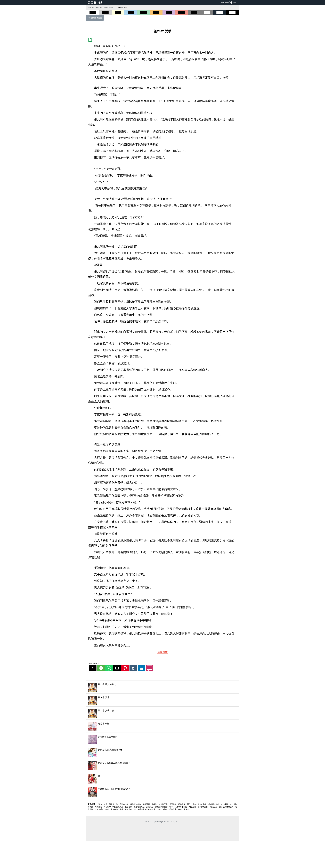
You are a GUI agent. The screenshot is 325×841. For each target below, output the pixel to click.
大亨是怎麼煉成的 (226, 807)
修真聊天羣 (163, 804)
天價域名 (150, 807)
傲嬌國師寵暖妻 (161, 807)
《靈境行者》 (108, 7)
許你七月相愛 (162, 809)
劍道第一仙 (113, 804)
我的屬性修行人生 (215, 804)
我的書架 (224, 3)
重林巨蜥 (114, 809)
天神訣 (154, 804)
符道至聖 (214, 807)
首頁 (89, 7)
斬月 (106, 804)
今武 (107, 809)
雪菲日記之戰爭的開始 (178, 807)
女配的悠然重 (118, 807)
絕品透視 (146, 804)
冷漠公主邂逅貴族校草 (146, 809)
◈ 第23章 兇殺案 (95, 18)
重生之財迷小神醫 (199, 804)
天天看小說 (95, 2)
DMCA (164, 822)
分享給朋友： (94, 663)
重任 (189, 804)
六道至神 (193, 807)
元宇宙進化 (124, 804)
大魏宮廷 (98, 807)
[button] (92, 668)
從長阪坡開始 (203, 807)
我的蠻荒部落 (135, 804)
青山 (100, 804)
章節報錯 (162, 652)
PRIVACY (169, 822)
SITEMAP (158, 822)
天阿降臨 (173, 804)
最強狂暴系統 (139, 807)
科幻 (97, 7)
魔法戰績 (129, 807)
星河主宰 (173, 809)
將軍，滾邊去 (183, 809)
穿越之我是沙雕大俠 (128, 809)
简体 (235, 3)
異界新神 (107, 807)
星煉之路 (182, 804)
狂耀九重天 (99, 809)
